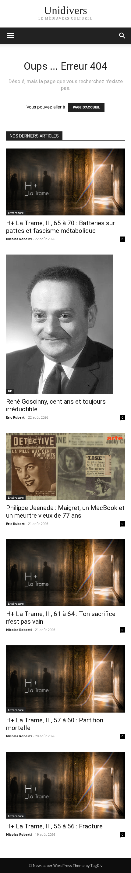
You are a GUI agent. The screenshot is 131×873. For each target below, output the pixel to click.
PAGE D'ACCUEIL (86, 107)
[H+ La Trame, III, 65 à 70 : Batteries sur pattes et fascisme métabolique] (65, 182)
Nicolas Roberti (19, 239)
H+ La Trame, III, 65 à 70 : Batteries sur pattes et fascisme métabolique (60, 226)
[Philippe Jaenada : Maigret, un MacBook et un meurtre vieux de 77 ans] (65, 466)
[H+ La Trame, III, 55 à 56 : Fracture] (65, 785)
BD (10, 391)
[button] (122, 36)
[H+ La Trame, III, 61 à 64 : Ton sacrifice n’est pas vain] (65, 572)
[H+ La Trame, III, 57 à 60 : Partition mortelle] (65, 678)
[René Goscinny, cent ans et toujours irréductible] (65, 324)
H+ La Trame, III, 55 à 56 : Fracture (54, 826)
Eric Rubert (15, 417)
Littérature (16, 213)
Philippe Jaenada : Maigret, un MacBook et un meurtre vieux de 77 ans (65, 511)
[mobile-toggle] (10, 36)
